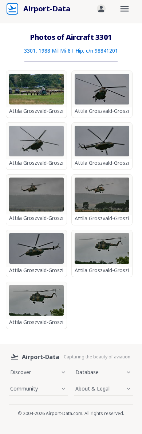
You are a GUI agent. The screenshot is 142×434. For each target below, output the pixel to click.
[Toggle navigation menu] (124, 8)
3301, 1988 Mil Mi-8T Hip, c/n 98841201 (71, 50)
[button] (101, 8)
